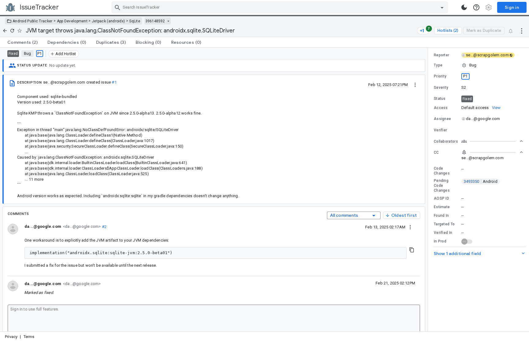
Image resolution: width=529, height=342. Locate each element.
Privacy (11, 336)
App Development (72, 21)
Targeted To (444, 224)
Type (438, 65)
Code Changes (442, 170)
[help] (476, 7)
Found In (441, 215)
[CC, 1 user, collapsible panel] (492, 152)
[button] (478, 65)
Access (441, 108)
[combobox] (280, 7)
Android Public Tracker (33, 21)
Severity (441, 87)
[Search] (117, 7)
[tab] (22, 42)
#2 (104, 226)
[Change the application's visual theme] (464, 7)
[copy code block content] (411, 250)
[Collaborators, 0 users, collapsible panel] (492, 141)
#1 (114, 82)
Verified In (443, 233)
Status (440, 98)
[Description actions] (415, 84)
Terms (29, 336)
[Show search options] (442, 7)
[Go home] (5, 30)
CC (436, 152)
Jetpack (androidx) (108, 21)
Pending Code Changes (442, 186)
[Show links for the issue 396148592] (168, 21)
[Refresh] (12, 30)
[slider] (429, 189)
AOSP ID (441, 198)
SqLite (134, 21)
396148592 (155, 21)
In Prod (440, 241)
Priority (440, 76)
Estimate (442, 207)
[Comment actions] (410, 227)
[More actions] (522, 31)
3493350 (480, 181)
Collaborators (446, 141)
